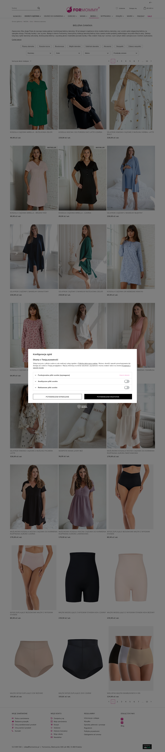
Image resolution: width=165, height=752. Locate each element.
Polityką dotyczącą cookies (88, 363)
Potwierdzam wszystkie (108, 396)
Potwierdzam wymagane (57, 396)
